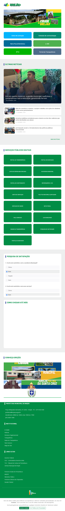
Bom (9, 271)
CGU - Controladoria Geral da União (14, 460)
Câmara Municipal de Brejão (12, 466)
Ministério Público (9, 477)
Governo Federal (9, 458)
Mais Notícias (55, 139)
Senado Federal (9, 482)
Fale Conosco (8, 443)
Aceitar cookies (24, 508)
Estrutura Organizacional (11, 435)
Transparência (8, 438)
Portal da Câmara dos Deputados (14, 479)
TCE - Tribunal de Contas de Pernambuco (16, 463)
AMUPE (7, 474)
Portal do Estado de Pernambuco (14, 471)
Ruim (9, 280)
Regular (10, 276)
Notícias (7, 432)
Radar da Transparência (11, 440)
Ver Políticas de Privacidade (37, 508)
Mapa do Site (8, 445)
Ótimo (10, 267)
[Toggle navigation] (60, 4)
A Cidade (7, 430)
